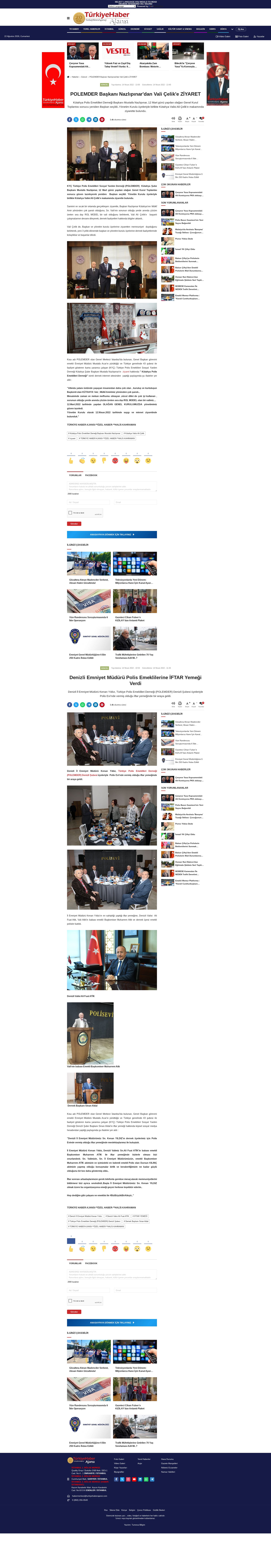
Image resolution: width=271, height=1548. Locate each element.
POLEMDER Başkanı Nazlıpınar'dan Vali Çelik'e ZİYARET (113, 77)
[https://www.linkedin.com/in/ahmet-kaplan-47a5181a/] (140, 1479)
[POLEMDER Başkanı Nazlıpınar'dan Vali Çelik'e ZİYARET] (112, 154)
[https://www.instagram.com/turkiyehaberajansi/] (128, 1479)
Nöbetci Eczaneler (169, 1468)
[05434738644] (146, 1479)
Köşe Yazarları (120, 1468)
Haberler (75, 77)
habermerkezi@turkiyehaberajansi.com (89, 1496)
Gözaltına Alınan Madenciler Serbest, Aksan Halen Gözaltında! (88, 581)
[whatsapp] (82, 119)
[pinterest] (102, 119)
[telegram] (89, 119)
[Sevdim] (93, 456)
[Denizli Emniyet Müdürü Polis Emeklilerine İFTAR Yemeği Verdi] (112, 739)
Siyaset (148, 29)
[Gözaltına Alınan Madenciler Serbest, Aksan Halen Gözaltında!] (89, 564)
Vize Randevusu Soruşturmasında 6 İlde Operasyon (88, 619)
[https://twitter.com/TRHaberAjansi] (122, 1479)
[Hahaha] (126, 456)
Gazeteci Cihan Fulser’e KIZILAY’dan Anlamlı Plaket (129, 619)
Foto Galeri (243, 36)
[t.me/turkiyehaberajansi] (152, 1479)
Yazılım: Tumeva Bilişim (134, 1525)
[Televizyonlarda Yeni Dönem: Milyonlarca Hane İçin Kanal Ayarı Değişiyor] (135, 564)
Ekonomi (135, 29)
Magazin (200, 29)
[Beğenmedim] (104, 456)
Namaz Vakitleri (168, 1472)
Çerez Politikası (144, 1510)
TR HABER (74, 29)
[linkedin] (95, 119)
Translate (158, 6)
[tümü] (232, 29)
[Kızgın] (115, 456)
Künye (124, 1510)
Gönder (74, 524)
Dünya (223, 29)
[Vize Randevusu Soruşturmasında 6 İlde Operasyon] (89, 601)
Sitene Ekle (115, 1510)
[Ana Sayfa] (68, 77)
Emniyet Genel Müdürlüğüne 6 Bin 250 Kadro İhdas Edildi (87, 656)
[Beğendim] (71, 456)
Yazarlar (260, 36)
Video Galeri (224, 36)
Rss (106, 1510)
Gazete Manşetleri (169, 1463)
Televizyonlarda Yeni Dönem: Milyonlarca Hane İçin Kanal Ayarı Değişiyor (133, 582)
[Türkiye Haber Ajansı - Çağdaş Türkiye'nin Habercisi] (101, 18)
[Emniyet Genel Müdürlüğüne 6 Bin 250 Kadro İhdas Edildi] (89, 638)
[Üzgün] (148, 456)
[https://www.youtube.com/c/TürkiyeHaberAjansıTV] (134, 1479)
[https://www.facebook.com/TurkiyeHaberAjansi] (116, 1479)
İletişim (132, 1510)
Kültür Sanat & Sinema (180, 29)
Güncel (122, 29)
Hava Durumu (167, 1459)
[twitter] (76, 119)
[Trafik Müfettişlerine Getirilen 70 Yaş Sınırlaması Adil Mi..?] (135, 638)
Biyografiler (119, 1472)
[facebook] (69, 119)
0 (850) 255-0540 (80, 1500)
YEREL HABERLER (91, 29)
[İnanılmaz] (137, 456)
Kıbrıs (212, 29)
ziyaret (126, 371)
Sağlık (160, 29)
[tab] (75, 475)
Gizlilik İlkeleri (159, 1510)
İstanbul (109, 29)
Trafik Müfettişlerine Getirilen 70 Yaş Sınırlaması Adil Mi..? (134, 656)
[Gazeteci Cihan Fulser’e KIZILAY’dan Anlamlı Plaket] (135, 601)
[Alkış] (82, 456)
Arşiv (140, 1463)
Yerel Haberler (144, 1459)
